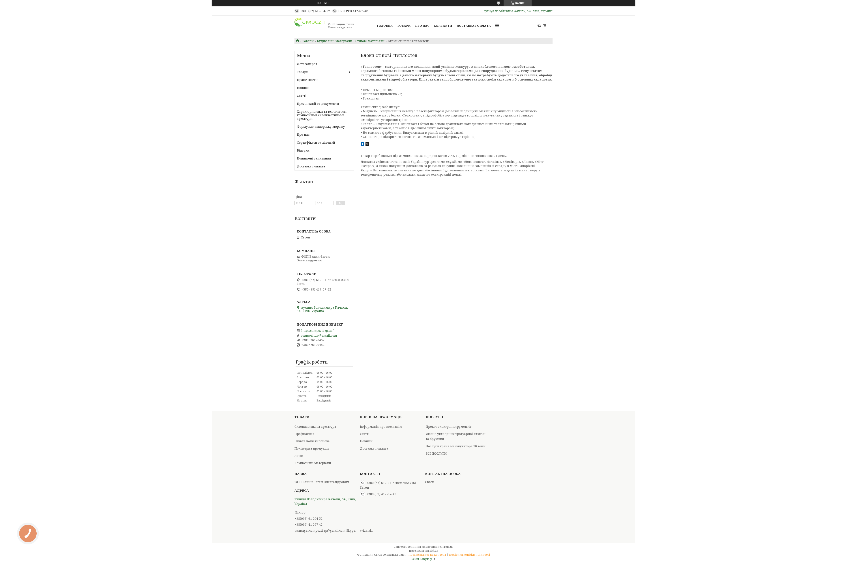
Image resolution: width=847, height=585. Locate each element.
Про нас (422, 26)
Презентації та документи (318, 103)
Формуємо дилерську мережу (321, 126)
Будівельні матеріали (334, 41)
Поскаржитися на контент (427, 555)
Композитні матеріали (312, 463)
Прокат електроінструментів (449, 426)
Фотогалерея (307, 64)
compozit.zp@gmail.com (319, 335)
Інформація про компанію (381, 426)
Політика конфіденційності (469, 555)
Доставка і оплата (474, 26)
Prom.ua (447, 547)
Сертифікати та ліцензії (316, 142)
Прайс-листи (307, 80)
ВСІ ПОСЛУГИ (436, 453)
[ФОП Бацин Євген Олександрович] (309, 25)
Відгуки (303, 150)
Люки (298, 456)
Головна (385, 26)
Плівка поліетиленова (312, 441)
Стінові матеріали (369, 41)
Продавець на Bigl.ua (423, 551)
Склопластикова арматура (315, 426)
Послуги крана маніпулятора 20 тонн (455, 446)
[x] (367, 144)
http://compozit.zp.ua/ (317, 330)
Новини (303, 88)
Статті (301, 96)
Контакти (443, 26)
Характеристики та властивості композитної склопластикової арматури (322, 115)
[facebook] (362, 144)
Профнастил (304, 434)
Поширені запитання (314, 158)
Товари (404, 26)
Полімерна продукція (311, 448)
